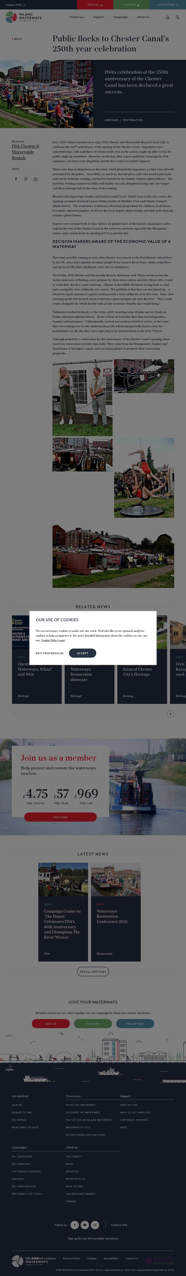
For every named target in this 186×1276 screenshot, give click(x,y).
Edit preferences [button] (50, 653)
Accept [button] (82, 653)
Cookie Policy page (53, 640)
